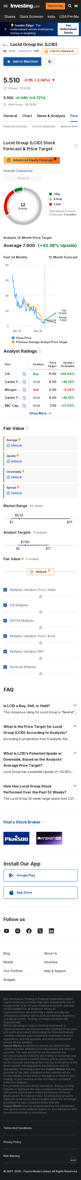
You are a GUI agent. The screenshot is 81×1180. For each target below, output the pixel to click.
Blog (6, 953)
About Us (50, 953)
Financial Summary (15, 126)
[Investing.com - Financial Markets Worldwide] (25, 6)
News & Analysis (51, 116)
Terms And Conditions (17, 1128)
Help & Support (55, 971)
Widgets (9, 979)
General (10, 116)
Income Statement (44, 126)
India (51, 16)
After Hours (15, 104)
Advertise (51, 962)
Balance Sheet (70, 126)
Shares (9, 16)
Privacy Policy (12, 1142)
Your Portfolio (13, 971)
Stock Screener (31, 16)
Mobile (8, 962)
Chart (27, 116)
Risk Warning (11, 1155)
